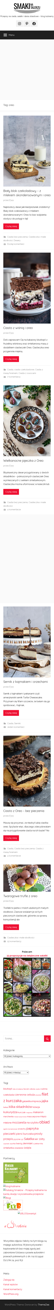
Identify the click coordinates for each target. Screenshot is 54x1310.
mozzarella (19, 1122)
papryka (32, 1128)
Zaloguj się (8, 1279)
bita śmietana (18, 1089)
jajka (45, 1101)
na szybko (33, 1122)
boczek (26, 1089)
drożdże (38, 1095)
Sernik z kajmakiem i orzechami (25, 682)
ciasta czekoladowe (24, 369)
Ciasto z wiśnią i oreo (18, 328)
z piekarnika (38, 1144)
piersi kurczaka (25, 1133)
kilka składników (20, 1107)
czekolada (8, 1094)
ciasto (38, 1089)
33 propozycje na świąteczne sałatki (27, 955)
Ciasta (10, 369)
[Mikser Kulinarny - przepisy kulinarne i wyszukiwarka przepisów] (15, 1182)
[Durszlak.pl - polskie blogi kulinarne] (11, 1186)
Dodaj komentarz (15, 244)
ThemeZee (43, 1304)
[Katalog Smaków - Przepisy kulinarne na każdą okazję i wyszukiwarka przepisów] (27, 1194)
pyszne (17, 1139)
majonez (29, 1113)
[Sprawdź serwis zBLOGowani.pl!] (27, 1213)
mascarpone (33, 1116)
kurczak (22, 1112)
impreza (36, 1101)
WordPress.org (10, 1294)
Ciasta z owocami (27, 373)
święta (27, 1147)
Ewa (11, 200)
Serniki (17, 723)
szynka (13, 1144)
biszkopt (7, 1089)
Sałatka (29, 1139)
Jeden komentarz (15, 727)
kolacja (36, 1107)
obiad (44, 1122)
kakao (5, 1107)
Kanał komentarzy (12, 1289)
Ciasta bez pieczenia (17, 237)
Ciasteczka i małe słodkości (20, 937)
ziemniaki (28, 1143)
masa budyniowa (20, 1117)
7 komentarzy (13, 377)
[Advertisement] (27, 70)
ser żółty (39, 1138)
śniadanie (18, 1148)
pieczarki (9, 1133)
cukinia (43, 1089)
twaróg (19, 1143)
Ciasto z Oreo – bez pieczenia (23, 811)
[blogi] (7, 1198)
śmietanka (8, 1148)
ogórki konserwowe (10, 1129)
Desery (17, 240)
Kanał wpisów (10, 1284)
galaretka (27, 1101)
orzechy (22, 1129)
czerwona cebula (25, 1094)
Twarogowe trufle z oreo (20, 896)
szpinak (6, 1144)
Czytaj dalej (11, 226)
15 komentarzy (14, 941)
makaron (38, 1112)
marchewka (8, 1116)
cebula (32, 1089)
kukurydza (10, 1112)
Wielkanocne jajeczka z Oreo (23, 461)
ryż (22, 1139)
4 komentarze (14, 509)
